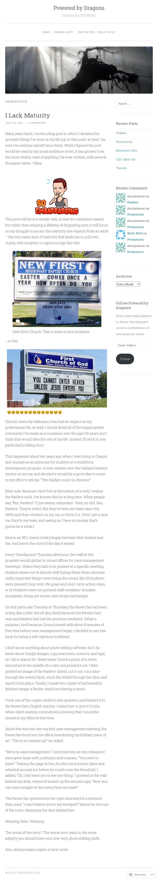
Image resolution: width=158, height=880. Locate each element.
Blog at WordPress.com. (22, 872)
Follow (125, 359)
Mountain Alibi (126, 150)
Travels (121, 168)
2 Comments (37, 122)
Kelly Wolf (134, 233)
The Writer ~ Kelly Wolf (96, 32)
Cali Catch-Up (125, 159)
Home (46, 32)
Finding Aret (63, 32)
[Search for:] (134, 103)
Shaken (121, 133)
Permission (124, 142)
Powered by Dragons (79, 7)
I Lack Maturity (27, 115)
